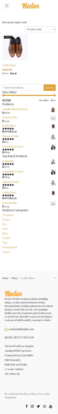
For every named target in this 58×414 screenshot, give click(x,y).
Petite (5, 228)
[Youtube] (50, 406)
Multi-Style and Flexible (16, 364)
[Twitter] (38, 406)
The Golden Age (12, 373)
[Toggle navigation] (6, 6)
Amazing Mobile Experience (18, 350)
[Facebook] (26, 406)
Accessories (8, 215)
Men (4, 224)
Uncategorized (9, 247)
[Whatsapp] (44, 406)
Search (50, 87)
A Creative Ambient (14, 369)
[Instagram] (32, 406)
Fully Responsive (13, 360)
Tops (4, 242)
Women (6, 251)
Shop (14, 278)
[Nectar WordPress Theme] (31, 5)
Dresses (6, 219)
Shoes (5, 233)
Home (5, 278)
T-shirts (6, 238)
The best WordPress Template (19, 346)
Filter (6, 100)
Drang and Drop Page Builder (19, 355)
